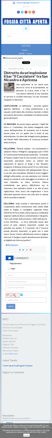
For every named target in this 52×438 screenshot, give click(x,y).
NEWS (21, 53)
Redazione (13, 245)
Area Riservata (11, 353)
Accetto (26, 435)
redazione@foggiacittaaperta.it (27, 3)
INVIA (10, 306)
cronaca (29, 53)
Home (24, 50)
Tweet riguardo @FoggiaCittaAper (18, 365)
